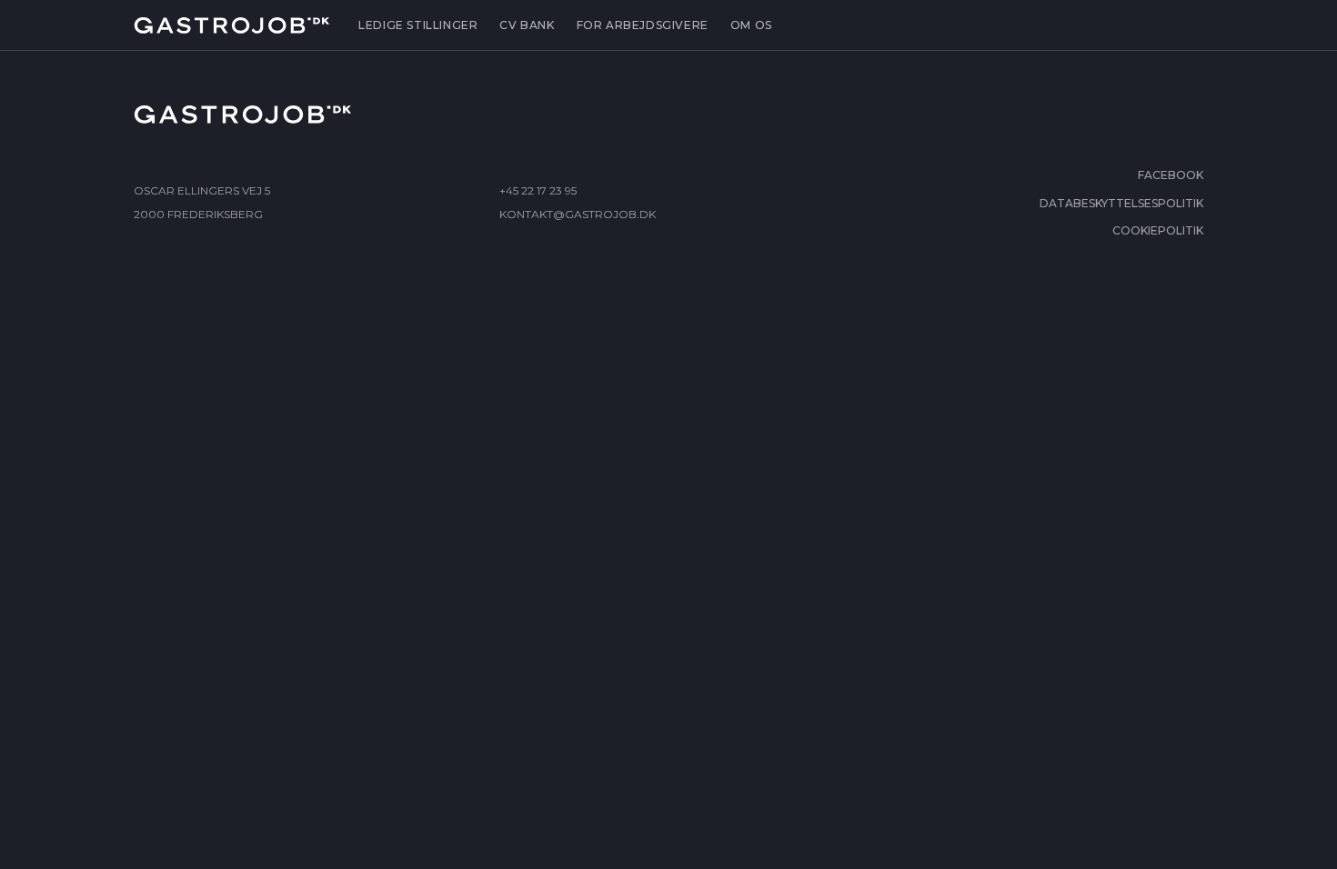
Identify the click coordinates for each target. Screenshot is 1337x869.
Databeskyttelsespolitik (1121, 203)
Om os (751, 25)
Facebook (1170, 175)
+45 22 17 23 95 (538, 190)
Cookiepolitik (1157, 230)
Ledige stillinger (418, 25)
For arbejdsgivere (643, 25)
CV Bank (526, 25)
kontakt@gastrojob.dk (577, 214)
